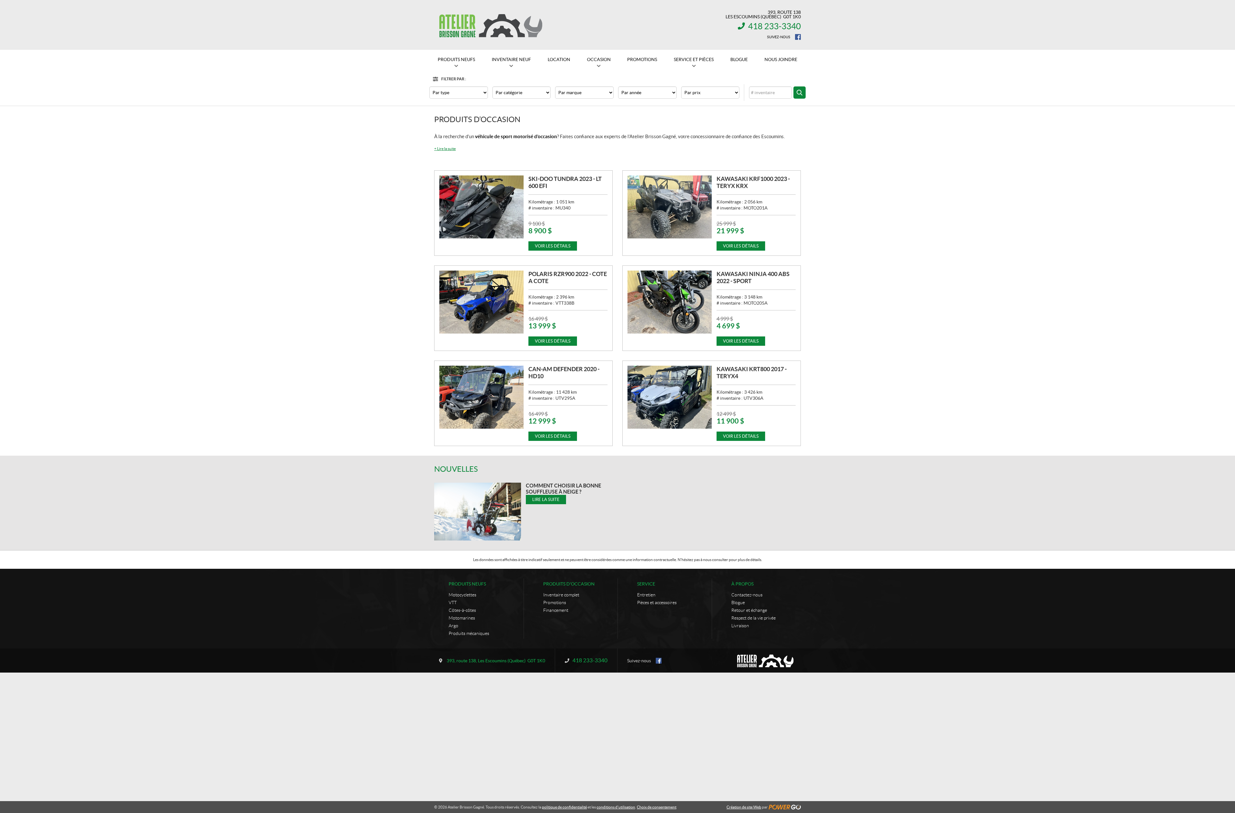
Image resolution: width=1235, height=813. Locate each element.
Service (646, 583)
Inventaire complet (561, 594)
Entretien (646, 594)
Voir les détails (553, 246)
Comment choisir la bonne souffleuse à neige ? (563, 489)
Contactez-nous (747, 594)
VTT (453, 602)
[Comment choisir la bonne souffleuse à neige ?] (477, 512)
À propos (742, 583)
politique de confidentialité (564, 807)
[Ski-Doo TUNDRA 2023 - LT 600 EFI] (481, 206)
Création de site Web (744, 807)
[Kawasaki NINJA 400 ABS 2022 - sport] (669, 302)
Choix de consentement (656, 807)
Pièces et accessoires (657, 602)
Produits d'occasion (569, 583)
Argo (453, 625)
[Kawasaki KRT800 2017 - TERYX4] (669, 397)
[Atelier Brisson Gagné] (490, 25)
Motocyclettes (462, 594)
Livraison (740, 625)
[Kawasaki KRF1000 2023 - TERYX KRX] (669, 206)
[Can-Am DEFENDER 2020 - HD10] (481, 397)
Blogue (738, 602)
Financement (555, 610)
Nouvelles (456, 469)
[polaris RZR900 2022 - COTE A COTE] (481, 302)
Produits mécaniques (469, 633)
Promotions (554, 602)
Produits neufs (467, 583)
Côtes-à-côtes (462, 610)
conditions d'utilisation (616, 807)
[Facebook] (798, 37)
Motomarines (462, 618)
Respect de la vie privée (753, 618)
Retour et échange (749, 610)
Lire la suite (445, 149)
